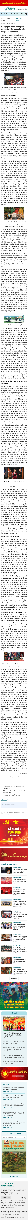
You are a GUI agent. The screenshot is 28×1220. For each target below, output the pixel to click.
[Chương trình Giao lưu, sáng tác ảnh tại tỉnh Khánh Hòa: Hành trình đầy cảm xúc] (6, 902)
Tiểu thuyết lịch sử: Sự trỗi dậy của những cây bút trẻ (19, 961)
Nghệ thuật (17, 13)
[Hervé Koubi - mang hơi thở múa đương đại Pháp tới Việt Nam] (6, 870)
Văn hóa (11, 13)
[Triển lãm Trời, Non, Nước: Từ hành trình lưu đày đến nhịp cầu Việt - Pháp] (6, 970)
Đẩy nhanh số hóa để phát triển (11, 795)
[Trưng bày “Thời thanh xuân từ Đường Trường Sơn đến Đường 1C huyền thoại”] (14, 1023)
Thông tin (23, 13)
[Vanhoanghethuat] (1, 14)
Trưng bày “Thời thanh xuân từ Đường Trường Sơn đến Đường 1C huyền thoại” (13, 1035)
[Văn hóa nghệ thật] (7, 1186)
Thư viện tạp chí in (14, 1134)
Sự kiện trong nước (7, 1091)
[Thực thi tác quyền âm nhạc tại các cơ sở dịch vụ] (6, 880)
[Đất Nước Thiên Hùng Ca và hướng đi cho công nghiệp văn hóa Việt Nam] (6, 890)
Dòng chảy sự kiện (20, 19)
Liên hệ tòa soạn (6, 1197)
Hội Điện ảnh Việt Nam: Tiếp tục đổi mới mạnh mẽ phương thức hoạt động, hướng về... (14, 1049)
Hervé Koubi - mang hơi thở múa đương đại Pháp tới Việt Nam (20, 871)
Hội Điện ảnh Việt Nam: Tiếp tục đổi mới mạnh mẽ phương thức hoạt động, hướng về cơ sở (14, 1123)
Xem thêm (14, 978)
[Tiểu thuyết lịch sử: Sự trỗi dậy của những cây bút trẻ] (6, 960)
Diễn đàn (6, 13)
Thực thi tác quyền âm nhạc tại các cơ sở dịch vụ (19, 881)
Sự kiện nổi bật (18, 9)
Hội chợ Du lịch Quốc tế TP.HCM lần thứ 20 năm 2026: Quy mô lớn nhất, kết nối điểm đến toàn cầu (13, 1113)
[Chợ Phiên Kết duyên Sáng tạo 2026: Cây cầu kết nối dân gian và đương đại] (6, 914)
